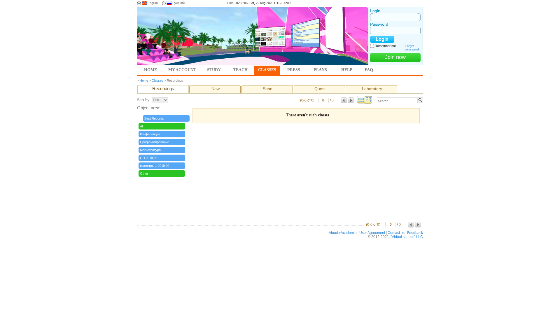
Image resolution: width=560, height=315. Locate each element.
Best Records (154, 118)
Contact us (396, 233)
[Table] (361, 102)
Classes (267, 70)
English (153, 3)
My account (182, 70)
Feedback (415, 233)
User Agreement (372, 233)
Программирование (154, 142)
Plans (320, 70)
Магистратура (150, 150)
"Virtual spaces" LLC (407, 237)
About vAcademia (343, 233)
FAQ (369, 70)
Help (346, 70)
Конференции (150, 134)
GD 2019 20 (148, 158)
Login (375, 10)
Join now (395, 57)
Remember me (385, 46)
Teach (240, 70)
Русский (178, 3)
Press (293, 70)
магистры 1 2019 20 (154, 165)
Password (379, 24)
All (141, 126)
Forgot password (412, 47)
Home (150, 70)
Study (214, 70)
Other (144, 173)
